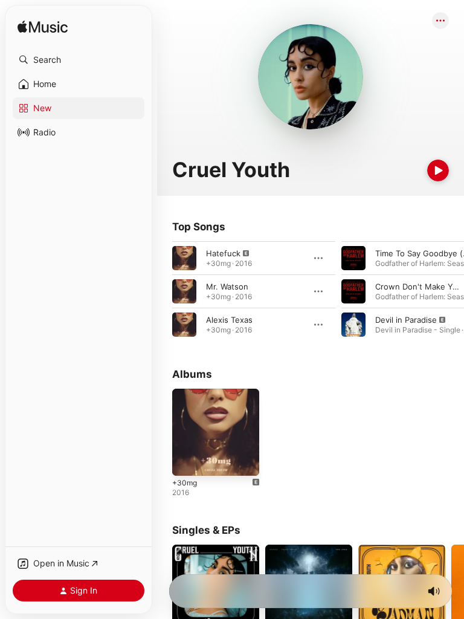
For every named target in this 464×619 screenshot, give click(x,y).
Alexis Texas (229, 320)
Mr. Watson (227, 286)
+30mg (184, 482)
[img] (43, 27)
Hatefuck (223, 253)
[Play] (438, 170)
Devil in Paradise (406, 320)
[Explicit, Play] (184, 258)
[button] (78, 60)
